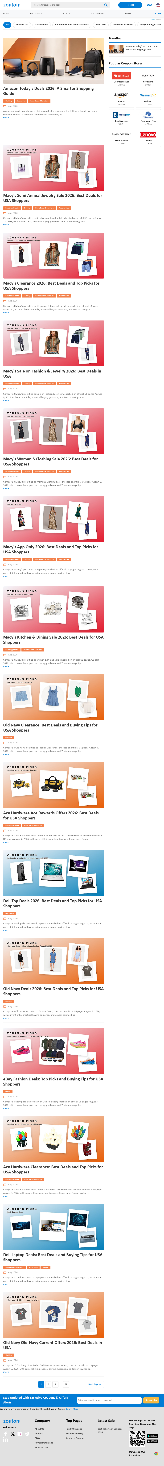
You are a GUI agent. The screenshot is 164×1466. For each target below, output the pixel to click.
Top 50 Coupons (74, 1429)
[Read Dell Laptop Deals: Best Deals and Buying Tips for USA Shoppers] (53, 1227)
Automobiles (41, 25)
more (6, 117)
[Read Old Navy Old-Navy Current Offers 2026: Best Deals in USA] (53, 1315)
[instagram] (19, 1434)
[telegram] (26, 1435)
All (7, 25)
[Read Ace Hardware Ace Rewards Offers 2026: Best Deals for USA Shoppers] (53, 785)
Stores (66, 13)
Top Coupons (97, 13)
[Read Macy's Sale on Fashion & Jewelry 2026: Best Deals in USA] (53, 343)
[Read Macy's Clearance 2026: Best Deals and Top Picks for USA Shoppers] (53, 256)
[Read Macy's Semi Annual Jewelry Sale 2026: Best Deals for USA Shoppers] (53, 168)
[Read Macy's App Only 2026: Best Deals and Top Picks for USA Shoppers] (53, 519)
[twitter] (13, 1435)
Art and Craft (22, 25)
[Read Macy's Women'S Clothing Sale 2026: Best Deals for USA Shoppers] (53, 431)
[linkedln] (5, 1441)
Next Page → (94, 1384)
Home (6, 13)
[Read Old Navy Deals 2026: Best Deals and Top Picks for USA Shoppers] (53, 961)
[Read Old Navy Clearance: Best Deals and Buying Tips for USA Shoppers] (53, 697)
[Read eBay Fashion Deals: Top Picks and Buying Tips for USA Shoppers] (53, 1051)
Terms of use (41, 1447)
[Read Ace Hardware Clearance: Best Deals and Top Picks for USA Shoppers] (53, 1139)
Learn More (72, 1409)
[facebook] (6, 1435)
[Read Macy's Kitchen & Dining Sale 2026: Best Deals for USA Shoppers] (53, 609)
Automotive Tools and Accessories (72, 25)
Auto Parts (101, 25)
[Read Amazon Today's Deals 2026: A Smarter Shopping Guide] (53, 61)
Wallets (129, 13)
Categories (35, 13)
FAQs (37, 1438)
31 (66, 1384)
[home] (13, 5)
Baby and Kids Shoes (123, 25)
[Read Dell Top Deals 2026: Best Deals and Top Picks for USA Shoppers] (53, 873)
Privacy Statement (44, 1443)
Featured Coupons (75, 1438)
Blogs (158, 13)
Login (130, 5)
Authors (39, 1434)
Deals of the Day (74, 1434)
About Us (39, 1429)
